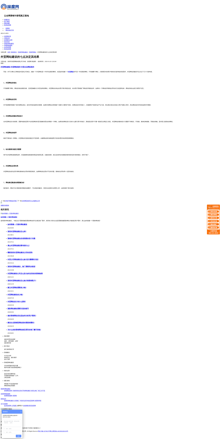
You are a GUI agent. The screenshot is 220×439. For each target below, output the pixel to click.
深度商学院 (37, 400)
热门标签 (7, 21)
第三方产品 (41, 390)
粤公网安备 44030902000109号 (59, 431)
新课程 (8, 28)
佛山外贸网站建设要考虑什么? (19, 245)
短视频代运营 (8, 40)
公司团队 (14, 405)
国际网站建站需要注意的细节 (18, 308)
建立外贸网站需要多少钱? (17, 287)
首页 (9, 52)
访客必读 (7, 38)
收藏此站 (7, 19)
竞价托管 (7, 41)
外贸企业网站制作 (27, 67)
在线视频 (26, 405)
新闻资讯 (14, 52)
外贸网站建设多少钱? (15, 294)
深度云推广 (34, 390)
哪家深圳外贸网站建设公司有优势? (20, 252)
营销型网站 (32, 52)
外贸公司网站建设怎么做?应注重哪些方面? (23, 259)
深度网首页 (7, 36)
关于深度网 (4, 404)
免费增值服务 (8, 45)
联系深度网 (7, 25)
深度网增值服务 (5, 394)
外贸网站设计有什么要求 (17, 301)
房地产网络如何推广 (11, 201)
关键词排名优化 (17, 390)
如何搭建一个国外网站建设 (9, 217)
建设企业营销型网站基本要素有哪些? (21, 322)
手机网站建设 (26, 390)
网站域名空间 (10, 30)
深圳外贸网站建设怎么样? (17, 231)
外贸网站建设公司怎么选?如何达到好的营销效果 (25, 273)
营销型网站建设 (9, 43)
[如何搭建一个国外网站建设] (10, 213)
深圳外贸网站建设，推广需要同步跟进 (21, 266)
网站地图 (7, 23)
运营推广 (17, 400)
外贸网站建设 (5, 67)
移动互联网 (30, 400)
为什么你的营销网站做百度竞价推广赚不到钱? (24, 330)
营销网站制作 (8, 390)
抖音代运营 (23, 400)
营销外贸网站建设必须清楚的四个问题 (21, 238)
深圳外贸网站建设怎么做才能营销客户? (22, 280)
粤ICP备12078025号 (44, 431)
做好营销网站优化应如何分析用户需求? (22, 316)
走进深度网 (7, 47)
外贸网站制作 (16, 67)
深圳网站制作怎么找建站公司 (31, 201)
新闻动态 (3, 399)
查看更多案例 (5, 205)
